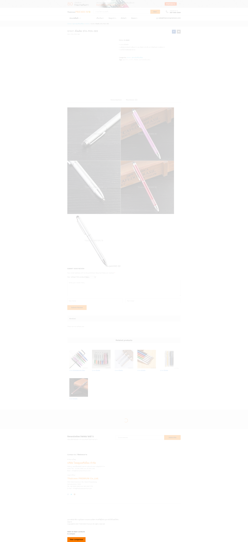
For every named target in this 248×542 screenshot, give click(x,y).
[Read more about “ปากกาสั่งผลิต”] (94, 367)
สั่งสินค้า (124, 18)
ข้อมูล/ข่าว (112, 18)
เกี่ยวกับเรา (100, 18)
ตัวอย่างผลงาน (170, 4)
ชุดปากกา (125, 59)
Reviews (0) (131, 100)
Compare (85, 367)
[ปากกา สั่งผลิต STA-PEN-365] (174, 32)
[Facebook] (68, 494)
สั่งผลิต (136, 59)
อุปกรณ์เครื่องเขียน (137, 57)
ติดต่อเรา (134, 18)
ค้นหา (155, 11)
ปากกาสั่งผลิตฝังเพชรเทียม (77, 370)
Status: (121, 40)
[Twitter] (71, 494)
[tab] (116, 100)
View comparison (76, 539)
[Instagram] (74, 494)
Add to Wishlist (81, 367)
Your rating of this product (76, 277)
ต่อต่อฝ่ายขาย (174, 11)
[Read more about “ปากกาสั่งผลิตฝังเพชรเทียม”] (72, 367)
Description (116, 100)
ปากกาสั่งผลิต (96, 370)
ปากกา (129, 57)
